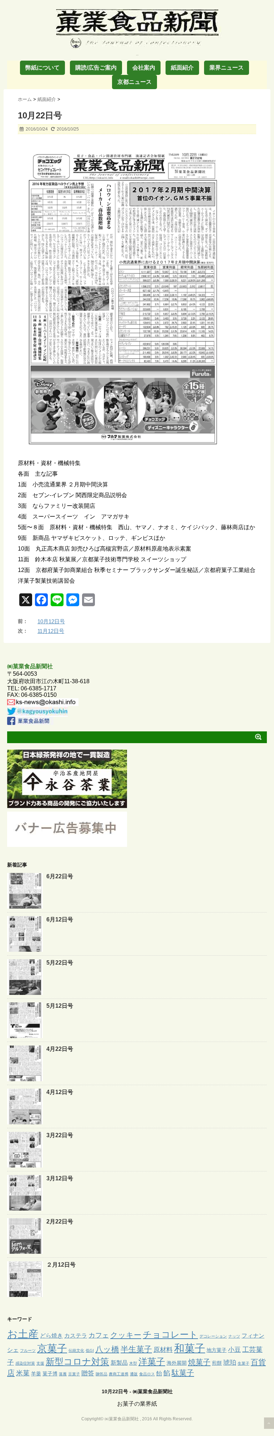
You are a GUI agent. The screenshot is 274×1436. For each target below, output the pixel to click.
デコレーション (213, 1336)
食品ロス (147, 1374)
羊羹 (36, 1373)
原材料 (163, 1349)
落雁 (63, 1374)
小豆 (234, 1349)
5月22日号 (59, 963)
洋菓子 (151, 1361)
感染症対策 (25, 1363)
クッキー (125, 1335)
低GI (90, 1350)
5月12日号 (59, 1006)
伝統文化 (76, 1350)
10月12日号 (51, 621)
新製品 (119, 1362)
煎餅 (217, 1363)
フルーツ (28, 1350)
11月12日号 (50, 631)
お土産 (23, 1334)
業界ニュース (226, 68)
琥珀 (229, 1362)
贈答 (87, 1373)
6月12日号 (59, 919)
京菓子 (52, 1348)
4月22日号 (59, 1049)
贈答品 (101, 1374)
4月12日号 (59, 1092)
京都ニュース (134, 82)
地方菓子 (217, 1350)
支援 (40, 1363)
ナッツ (234, 1336)
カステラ (75, 1335)
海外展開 (177, 1363)
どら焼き (51, 1335)
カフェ (98, 1335)
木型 (133, 1363)
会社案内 (143, 68)
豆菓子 (74, 1374)
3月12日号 (59, 1178)
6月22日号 (59, 876)
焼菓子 (199, 1362)
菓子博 (49, 1373)
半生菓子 (136, 1349)
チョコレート (170, 1334)
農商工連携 (118, 1374)
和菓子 (189, 1348)
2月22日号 (59, 1221)
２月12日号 (61, 1265)
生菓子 (243, 1363)
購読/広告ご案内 (96, 68)
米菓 (23, 1373)
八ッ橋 (107, 1349)
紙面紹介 (182, 68)
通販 (134, 1374)
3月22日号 (59, 1135)
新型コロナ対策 (77, 1361)
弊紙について (42, 68)
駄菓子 (183, 1373)
